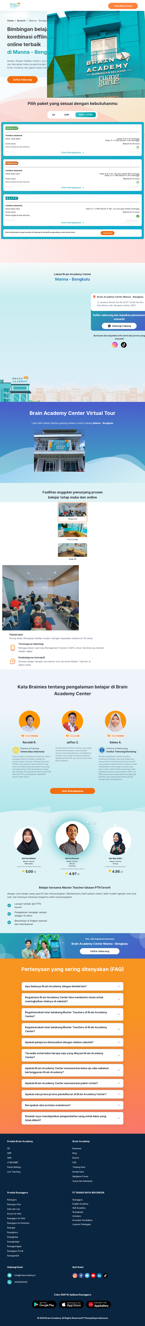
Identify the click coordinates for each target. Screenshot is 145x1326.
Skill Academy (79, 1208)
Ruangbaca (12, 1232)
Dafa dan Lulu (13, 1209)
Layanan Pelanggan (81, 1224)
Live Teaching (13, 1172)
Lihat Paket (107, 233)
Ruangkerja (77, 1212)
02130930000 (20, 1282)
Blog (74, 1153)
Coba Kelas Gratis (123, 6)
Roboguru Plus (14, 1204)
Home (10, 20)
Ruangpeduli (13, 1255)
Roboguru (12, 1199)
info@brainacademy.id (24, 1275)
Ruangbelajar (13, 1241)
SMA (9, 1158)
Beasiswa (76, 1148)
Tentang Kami (78, 1167)
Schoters (76, 1216)
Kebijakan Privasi (80, 1176)
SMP (9, 1153)
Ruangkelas (12, 1237)
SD (8, 1148)
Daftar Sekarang (99, 951)
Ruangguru (77, 1199)
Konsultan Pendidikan (82, 1220)
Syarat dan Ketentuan (82, 1181)
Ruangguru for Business (18, 1223)
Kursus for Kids (14, 1213)
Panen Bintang (14, 1167)
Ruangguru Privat (15, 1251)
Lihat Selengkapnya (71, 152)
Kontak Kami (78, 1172)
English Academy (80, 1204)
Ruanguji (11, 1227)
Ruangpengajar (14, 1246)
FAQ (74, 1162)
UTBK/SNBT (13, 1162)
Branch (21, 20)
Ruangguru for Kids (16, 1218)
